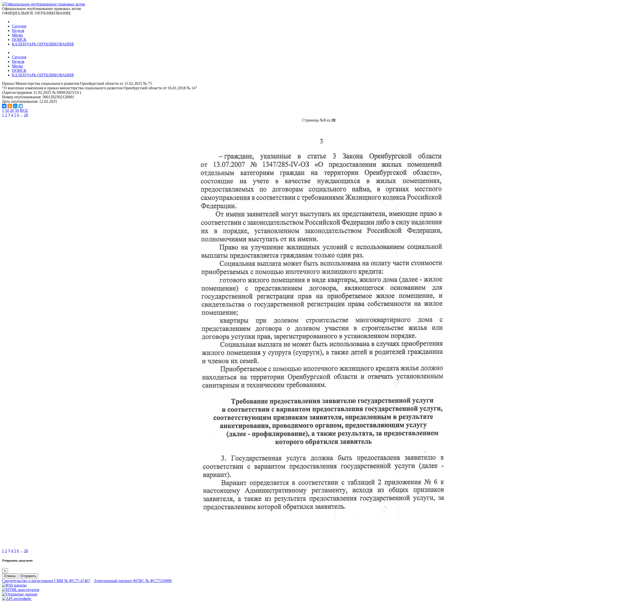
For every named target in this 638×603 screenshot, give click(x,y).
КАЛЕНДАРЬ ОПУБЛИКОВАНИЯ (43, 44)
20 (12, 110)
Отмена (9, 576)
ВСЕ (24, 110)
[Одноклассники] (9, 106)
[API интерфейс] (17, 599)
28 (26, 115)
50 (17, 110)
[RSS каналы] (14, 585)
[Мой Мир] (15, 106)
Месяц (17, 35)
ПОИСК (19, 39)
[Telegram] (20, 106)
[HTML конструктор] (20, 590)
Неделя (18, 30)
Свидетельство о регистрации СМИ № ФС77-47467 (46, 581)
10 (7, 110)
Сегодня (19, 26)
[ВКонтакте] (4, 106)
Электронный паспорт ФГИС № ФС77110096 (133, 581)
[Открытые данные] (19, 594)
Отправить (28, 576)
